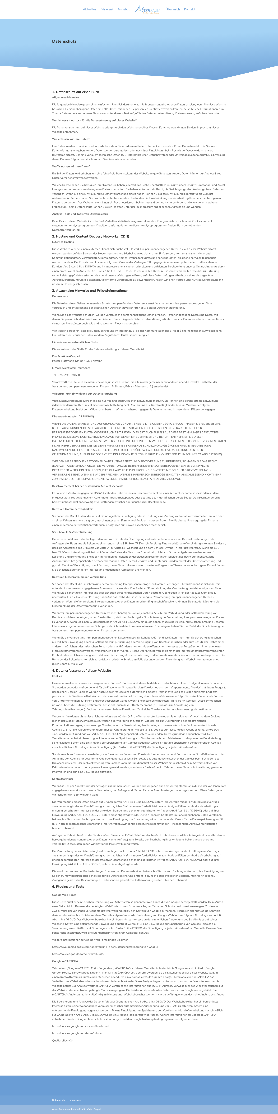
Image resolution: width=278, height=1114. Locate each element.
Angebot (124, 9)
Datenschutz (58, 1100)
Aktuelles (89, 9)
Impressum (75, 1100)
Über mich (173, 9)
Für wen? (107, 9)
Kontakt (189, 9)
